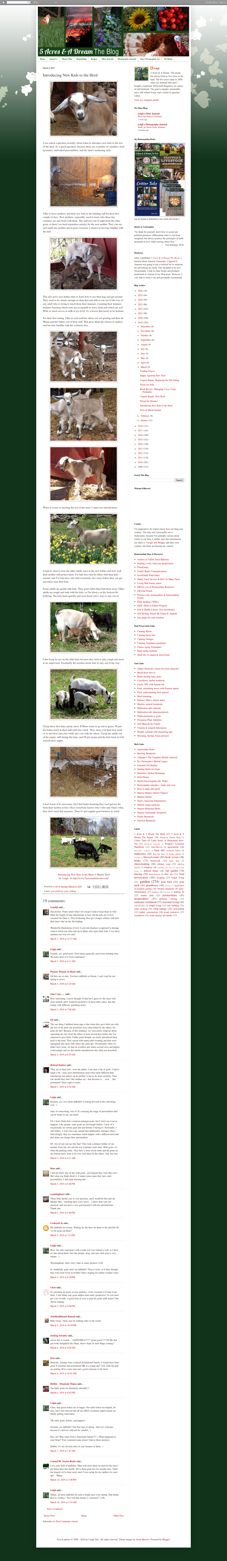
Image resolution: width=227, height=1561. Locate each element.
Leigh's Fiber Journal (149, 113)
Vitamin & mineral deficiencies (152, 727)
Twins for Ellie (147, 384)
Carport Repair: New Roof (152, 396)
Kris (52, 1358)
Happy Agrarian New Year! (153, 375)
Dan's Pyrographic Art (150, 59)
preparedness (141, 899)
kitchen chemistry (166, 888)
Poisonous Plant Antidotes (149, 719)
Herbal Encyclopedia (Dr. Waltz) (152, 781)
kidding (73, 891)
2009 (140, 466)
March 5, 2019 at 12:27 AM (63, 938)
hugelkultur (179, 885)
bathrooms (140, 854)
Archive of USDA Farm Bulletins (153, 559)
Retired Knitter (58, 1065)
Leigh (65, 878)
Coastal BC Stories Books (63, 1461)
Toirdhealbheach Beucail (62, 1316)
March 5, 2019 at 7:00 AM (62, 1009)
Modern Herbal (144, 796)
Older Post (118, 1515)
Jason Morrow (142, 1539)
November (146, 330)
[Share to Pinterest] (107, 886)
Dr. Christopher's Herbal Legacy (152, 761)
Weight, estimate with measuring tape (154, 731)
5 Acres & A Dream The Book (149, 833)
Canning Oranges (145, 639)
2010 (140, 462)
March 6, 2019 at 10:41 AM (63, 1373)
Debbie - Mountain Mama (63, 1384)
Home (42, 59)
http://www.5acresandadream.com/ (91, 878)
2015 (140, 439)
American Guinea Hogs (170, 837)
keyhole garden (144, 888)
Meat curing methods (147, 650)
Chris (53, 1287)
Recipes (94, 59)
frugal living (177, 877)
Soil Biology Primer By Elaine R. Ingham (157, 613)
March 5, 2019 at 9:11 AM (62, 1158)
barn (156, 850)
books (137, 860)
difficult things (151, 870)
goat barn (166, 882)
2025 (140, 295)
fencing (138, 874)
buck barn (174, 860)
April (143, 362)
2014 (140, 444)
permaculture (170, 895)
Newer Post (49, 1515)
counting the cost (165, 867)
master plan (147, 895)
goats (66, 891)
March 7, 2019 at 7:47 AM (62, 1450)
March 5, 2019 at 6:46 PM (62, 1183)
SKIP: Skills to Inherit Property (152, 605)
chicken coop (163, 864)
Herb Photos (143, 777)
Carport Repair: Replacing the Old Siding (159, 380)
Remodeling (81, 59)
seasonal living (170, 902)
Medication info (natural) (149, 708)
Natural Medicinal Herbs (148, 808)
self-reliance (139, 905)
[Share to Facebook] (104, 886)
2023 (140, 304)
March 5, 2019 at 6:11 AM (62, 961)
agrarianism (173, 846)
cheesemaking (142, 864)
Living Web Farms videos (149, 583)
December (146, 326)
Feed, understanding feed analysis (153, 692)
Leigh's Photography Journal (152, 124)
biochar (137, 857)
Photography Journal (127, 59)
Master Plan (67, 59)
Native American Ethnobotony (151, 800)
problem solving (168, 898)
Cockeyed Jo (56, 1223)
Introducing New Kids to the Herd (76, 874)
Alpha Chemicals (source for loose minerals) (158, 668)
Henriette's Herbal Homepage (151, 773)
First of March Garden (150, 410)
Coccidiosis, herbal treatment (151, 680)
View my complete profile (146, 100)
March (144, 367)
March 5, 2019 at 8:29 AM (62, 1054)
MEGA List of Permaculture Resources (155, 587)
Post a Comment (54, 1508)
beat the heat (159, 854)
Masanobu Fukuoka (152, 844)
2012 (140, 453)
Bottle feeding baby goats (149, 676)
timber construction (148, 912)
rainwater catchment (145, 902)
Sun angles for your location (150, 617)
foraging (161, 877)
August (144, 344)
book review (172, 857)
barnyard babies (174, 850)
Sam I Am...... (57, 994)
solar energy (160, 908)
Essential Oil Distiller (147, 765)
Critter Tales (140, 840)
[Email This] (94, 886)
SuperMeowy (156, 847)
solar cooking (140, 908)
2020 (140, 317)
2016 (140, 435)
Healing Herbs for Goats (148, 769)
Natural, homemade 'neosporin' (152, 812)
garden (145, 881)
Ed (51, 1019)
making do (179, 891)
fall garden (171, 870)
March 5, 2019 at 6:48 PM (62, 1212)
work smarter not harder (161, 915)
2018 (140, 425)
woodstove (139, 915)
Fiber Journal (107, 59)
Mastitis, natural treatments (150, 704)
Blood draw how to (146, 672)
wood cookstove (171, 912)
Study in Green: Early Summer (151, 127)
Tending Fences (147, 371)
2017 (140, 430)
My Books (168, 59)
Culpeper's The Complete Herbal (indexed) (157, 757)
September (146, 339)
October (145, 335)
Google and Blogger (155, 542)
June (143, 353)
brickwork (155, 860)
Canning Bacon (144, 631)
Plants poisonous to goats (149, 716)
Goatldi (54, 907)
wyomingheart (57, 1194)
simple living (155, 905)
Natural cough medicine (148, 804)
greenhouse (152, 885)
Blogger (166, 1539)
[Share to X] (100, 886)
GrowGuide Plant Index (148, 575)
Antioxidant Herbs (146, 749)
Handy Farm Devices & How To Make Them (158, 579)
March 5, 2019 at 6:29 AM (62, 983)
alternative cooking (142, 850)
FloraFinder (142, 567)
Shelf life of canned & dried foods (153, 654)
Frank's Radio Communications (152, 571)
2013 (140, 448)
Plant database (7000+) (148, 601)
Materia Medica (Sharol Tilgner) (152, 792)
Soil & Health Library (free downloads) (156, 609)
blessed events (151, 857)
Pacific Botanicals (145, 816)
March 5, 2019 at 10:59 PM (63, 1325)
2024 (140, 299)
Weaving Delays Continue (150, 116)
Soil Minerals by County (148, 723)
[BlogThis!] (97, 886)
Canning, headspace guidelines (151, 643)
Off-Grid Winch (144, 590)
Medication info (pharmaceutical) (153, 712)
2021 (140, 313)
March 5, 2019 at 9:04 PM (62, 1306)
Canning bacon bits (146, 635)
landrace (155, 892)
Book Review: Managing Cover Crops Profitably (158, 390)
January (145, 420)
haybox (168, 885)
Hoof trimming (144, 696)
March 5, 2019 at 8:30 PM (62, 1277)
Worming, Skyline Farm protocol (153, 735)
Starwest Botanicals (146, 820)
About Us (53, 59)
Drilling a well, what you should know (155, 563)
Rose (52, 1168)
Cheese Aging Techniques (149, 647)
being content (175, 854)
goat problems (57, 891)
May (143, 358)
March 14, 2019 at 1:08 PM (63, 1479)
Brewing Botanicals (146, 753)
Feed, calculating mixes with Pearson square (158, 688)
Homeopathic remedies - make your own (156, 785)
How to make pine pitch (148, 788)
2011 (140, 457)
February (145, 415)
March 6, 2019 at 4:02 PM (62, 1392)
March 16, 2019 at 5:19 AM (63, 1502)
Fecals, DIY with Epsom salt (150, 684)
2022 (140, 308)
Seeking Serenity (59, 1335)
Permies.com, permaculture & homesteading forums (158, 596)
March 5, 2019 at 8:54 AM (62, 1086)
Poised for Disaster (149, 401)
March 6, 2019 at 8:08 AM (62, 1347)
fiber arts (168, 874)
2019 (140, 322)
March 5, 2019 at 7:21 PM (62, 1235)
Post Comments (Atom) (67, 1521)
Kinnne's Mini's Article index (151, 700)
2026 (140, 290)
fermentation (154, 874)
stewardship (178, 908)
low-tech (166, 892)
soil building (173, 905)
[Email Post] (88, 886)
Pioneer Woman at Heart (63, 971)
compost (148, 867)
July (143, 348)
